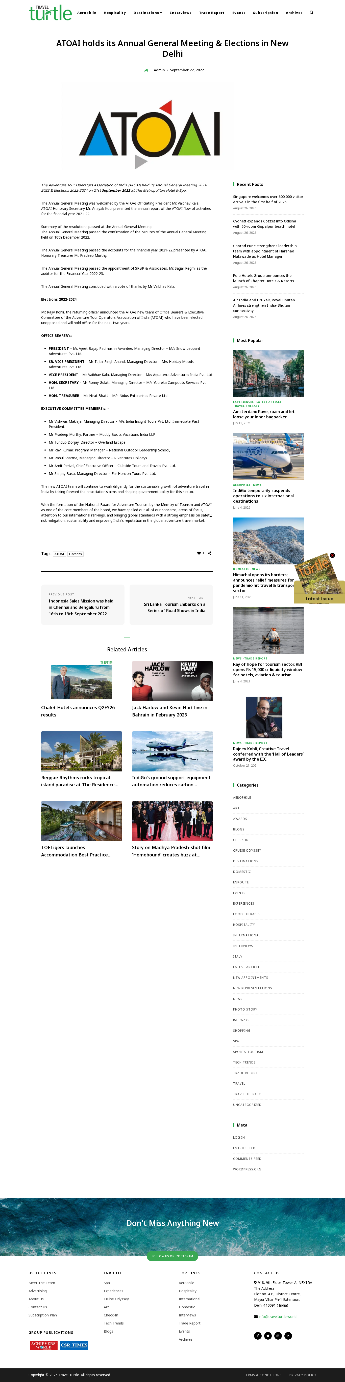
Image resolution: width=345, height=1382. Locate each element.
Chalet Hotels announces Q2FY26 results (78, 711)
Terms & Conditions (263, 1375)
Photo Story (245, 1009)
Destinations (147, 12)
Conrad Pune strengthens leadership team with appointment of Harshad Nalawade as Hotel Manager (265, 251)
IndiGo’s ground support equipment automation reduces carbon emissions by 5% (171, 781)
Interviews (180, 12)
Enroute (241, 882)
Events (238, 12)
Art (236, 808)
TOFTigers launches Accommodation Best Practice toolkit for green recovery (74, 851)
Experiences (243, 402)
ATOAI (59, 554)
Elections (75, 554)
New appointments (250, 977)
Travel (239, 1083)
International (246, 935)
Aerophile (86, 12)
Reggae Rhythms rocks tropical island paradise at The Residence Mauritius (78, 781)
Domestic (241, 569)
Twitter (268, 1336)
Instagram (278, 1336)
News (257, 484)
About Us (36, 1299)
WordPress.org (247, 1169)
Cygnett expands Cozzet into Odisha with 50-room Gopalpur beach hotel (264, 224)
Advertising (38, 1290)
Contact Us (38, 1307)
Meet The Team (42, 1282)
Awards (240, 819)
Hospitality (115, 12)
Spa (236, 1041)
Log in (239, 1137)
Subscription (265, 12)
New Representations (252, 988)
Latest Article (269, 402)
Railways (241, 1020)
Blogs (238, 829)
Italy (237, 956)
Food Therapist (247, 914)
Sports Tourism (248, 1052)
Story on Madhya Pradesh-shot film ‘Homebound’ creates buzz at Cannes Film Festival (171, 851)
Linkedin (288, 1336)
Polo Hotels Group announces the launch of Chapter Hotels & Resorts (263, 278)
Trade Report (212, 12)
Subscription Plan (43, 1315)
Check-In (241, 840)
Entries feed (244, 1148)
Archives (294, 12)
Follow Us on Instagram (172, 1256)
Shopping (242, 1030)
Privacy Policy (302, 1375)
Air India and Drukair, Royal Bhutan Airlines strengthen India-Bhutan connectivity (264, 305)
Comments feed (247, 1159)
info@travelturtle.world (278, 1316)
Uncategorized (247, 1105)
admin (159, 70)
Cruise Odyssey (247, 850)
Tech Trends (244, 1062)
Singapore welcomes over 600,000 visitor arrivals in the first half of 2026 (268, 199)
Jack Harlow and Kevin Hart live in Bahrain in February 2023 (169, 711)
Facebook (258, 1336)
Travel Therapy (246, 406)
